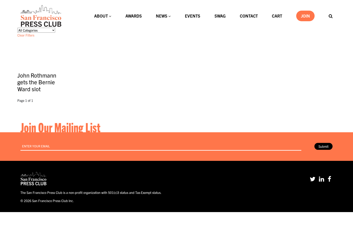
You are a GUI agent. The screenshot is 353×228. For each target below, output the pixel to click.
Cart (277, 15)
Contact (249, 15)
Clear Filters (25, 35)
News (161, 15)
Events (192, 15)
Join (305, 15)
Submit (323, 146)
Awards (133, 15)
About (101, 15)
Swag (220, 15)
